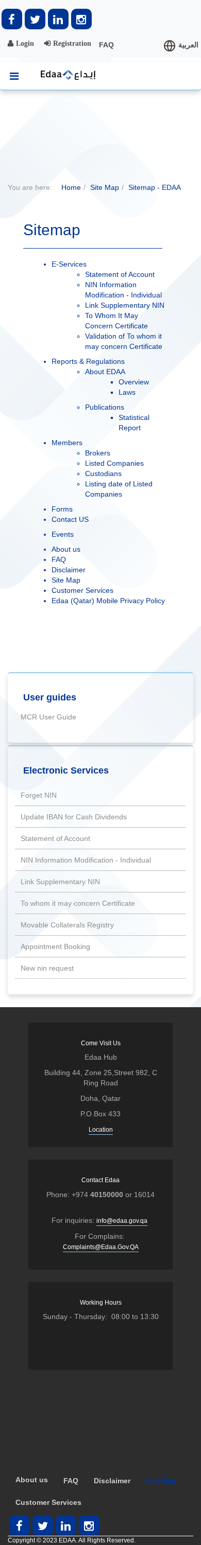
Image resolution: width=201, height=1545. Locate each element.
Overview (134, 382)
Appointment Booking (55, 946)
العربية (188, 45)
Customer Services (82, 590)
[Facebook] (12, 19)
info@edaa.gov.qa (121, 1220)
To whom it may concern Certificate (78, 903)
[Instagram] (81, 19)
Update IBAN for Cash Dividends (74, 817)
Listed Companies (114, 463)
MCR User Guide (48, 717)
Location (101, 1129)
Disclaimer (69, 570)
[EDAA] (65, 75)
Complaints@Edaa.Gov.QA (101, 1247)
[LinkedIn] (58, 19)
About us (66, 549)
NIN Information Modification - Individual (86, 860)
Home (71, 187)
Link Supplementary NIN (124, 305)
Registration (72, 43)
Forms (62, 509)
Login (25, 43)
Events (63, 534)
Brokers (97, 453)
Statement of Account (120, 274)
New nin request (47, 968)
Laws (127, 392)
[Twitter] (35, 19)
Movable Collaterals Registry (67, 925)
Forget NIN (39, 795)
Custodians (103, 473)
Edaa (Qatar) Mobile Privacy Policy (108, 600)
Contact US (70, 519)
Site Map (104, 187)
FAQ (106, 45)
